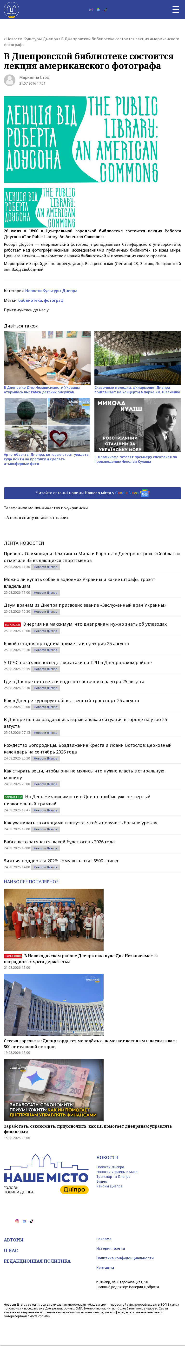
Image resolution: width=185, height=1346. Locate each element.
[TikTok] (105, 10)
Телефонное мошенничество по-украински (46, 508)
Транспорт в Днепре (113, 1176)
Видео (101, 1181)
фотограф (54, 300)
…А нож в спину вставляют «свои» (36, 517)
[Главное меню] (176, 9)
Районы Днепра (109, 1186)
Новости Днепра (45, 567)
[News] (98, 10)
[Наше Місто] (11, 9)
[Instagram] (91, 10)
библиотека (30, 300)
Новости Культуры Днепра (32, 39)
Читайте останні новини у (87, 492)
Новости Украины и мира (117, 1171)
